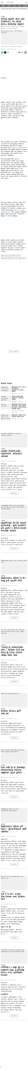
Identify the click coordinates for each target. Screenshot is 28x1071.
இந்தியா (3, 255)
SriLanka (18, 255)
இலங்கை (11, 258)
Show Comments (14, 351)
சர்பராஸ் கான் (20, 667)
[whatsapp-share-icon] (2, 53)
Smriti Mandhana (12, 255)
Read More (14, 493)
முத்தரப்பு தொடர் (22, 258)
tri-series (15, 258)
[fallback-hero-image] (6, 389)
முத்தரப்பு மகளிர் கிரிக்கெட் (19, 147)
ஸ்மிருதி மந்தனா (5, 258)
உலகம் (14, 5)
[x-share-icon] (5, 53)
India (7, 255)
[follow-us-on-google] (25, 52)
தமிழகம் (3, 5)
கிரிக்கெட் (9, 911)
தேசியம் (9, 5)
